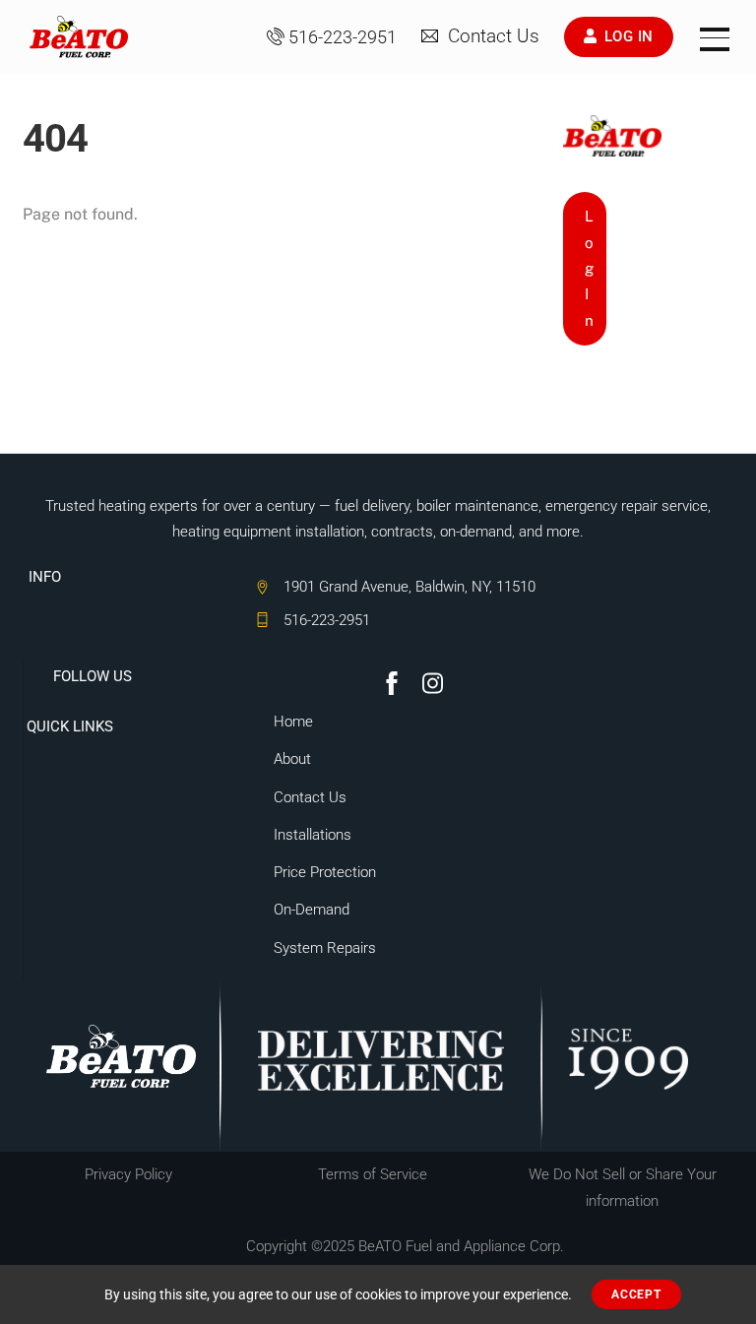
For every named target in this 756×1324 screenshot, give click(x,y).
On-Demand (311, 909)
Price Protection (325, 872)
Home (293, 721)
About (292, 759)
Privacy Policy (128, 1174)
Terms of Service (372, 1174)
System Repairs (325, 948)
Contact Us (491, 36)
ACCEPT (636, 1294)
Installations (312, 835)
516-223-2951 (342, 37)
